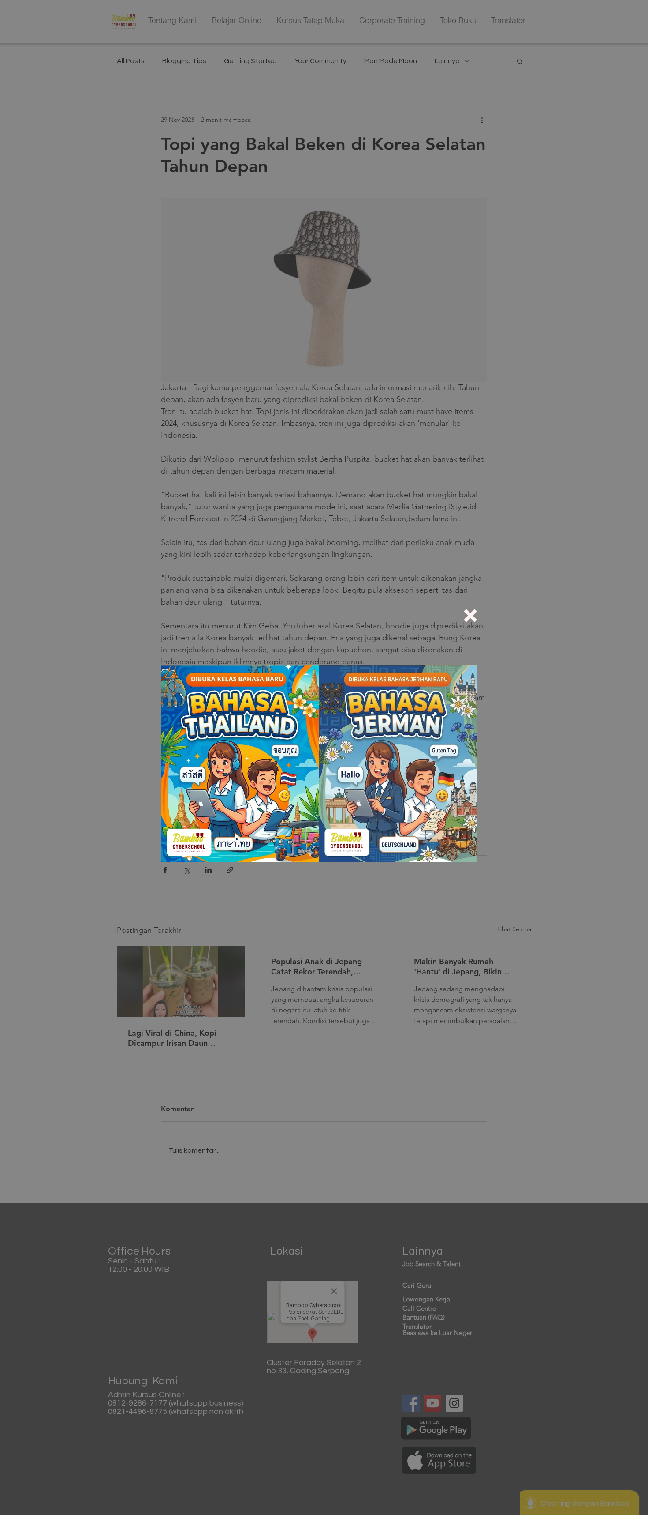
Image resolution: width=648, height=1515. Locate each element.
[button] (470, 615)
